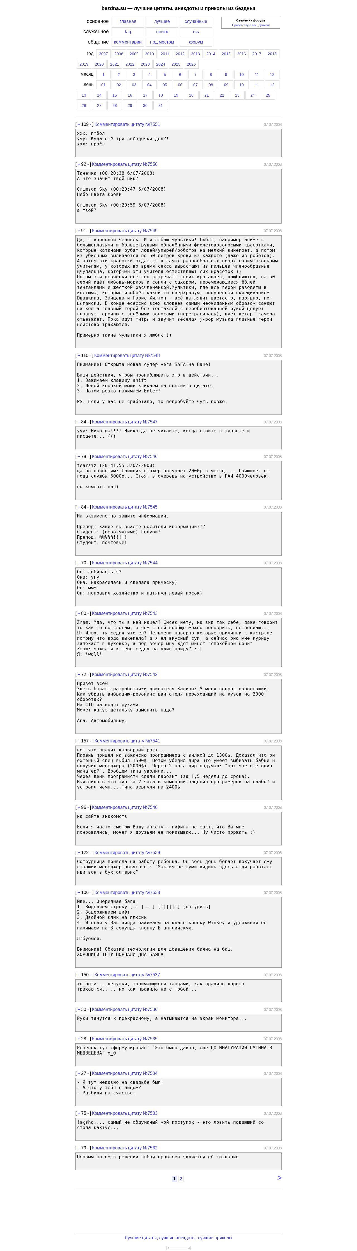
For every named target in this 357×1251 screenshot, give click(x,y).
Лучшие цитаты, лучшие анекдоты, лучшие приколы (178, 1237)
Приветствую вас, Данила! (251, 25)
